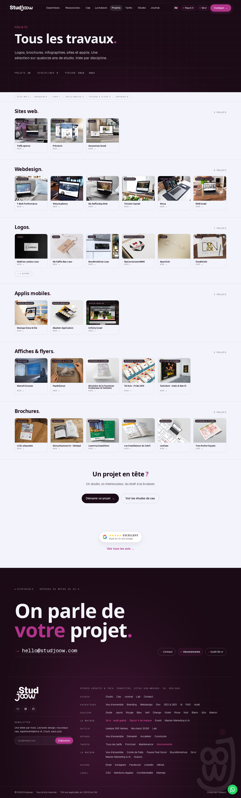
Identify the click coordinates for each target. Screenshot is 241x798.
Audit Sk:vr (216, 651)
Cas (88, 7)
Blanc (195, 712)
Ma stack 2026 (140, 728)
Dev (158, 704)
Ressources (73, 7)
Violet (167, 712)
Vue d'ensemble (114, 704)
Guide (109, 712)
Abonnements (191, 651)
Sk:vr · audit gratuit (116, 720)
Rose (177, 712)
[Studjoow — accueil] (21, 8)
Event (158, 720)
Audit (197, 704)
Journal (154, 7)
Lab (138, 696)
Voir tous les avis (120, 549)
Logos (56, 97)
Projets (116, 7)
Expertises (53, 7)
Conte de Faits (135, 752)
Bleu (139, 712)
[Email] (18, 709)
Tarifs (129, 7)
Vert (147, 712)
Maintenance (146, 744)
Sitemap (160, 772)
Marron (213, 712)
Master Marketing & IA (177, 720)
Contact (221, 8)
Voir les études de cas (140, 498)
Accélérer (145, 736)
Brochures (122, 97)
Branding (132, 704)
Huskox (138, 756)
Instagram (120, 764)
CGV (108, 772)
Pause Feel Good (157, 752)
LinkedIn (148, 764)
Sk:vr (204, 8)
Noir (186, 712)
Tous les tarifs (114, 744)
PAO (188, 704)
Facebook (135, 764)
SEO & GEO (170, 704)
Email (109, 764)
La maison (101, 7)
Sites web (23, 97)
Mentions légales (123, 772)
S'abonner (64, 740)
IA (181, 704)
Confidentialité (145, 772)
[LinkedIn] (25, 709)
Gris (203, 712)
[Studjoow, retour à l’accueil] (26, 694)
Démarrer (132, 736)
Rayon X (189, 8)
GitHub (160, 764)
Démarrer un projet (100, 498)
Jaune (119, 712)
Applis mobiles (75, 97)
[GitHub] (33, 709)
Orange (157, 712)
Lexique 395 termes (117, 728)
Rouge (129, 712)
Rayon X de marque (141, 720)
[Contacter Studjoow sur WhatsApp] (232, 789)
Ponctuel (130, 744)
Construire (161, 736)
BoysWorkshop (178, 752)
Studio (142, 7)
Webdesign (41, 97)
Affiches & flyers (99, 97)
